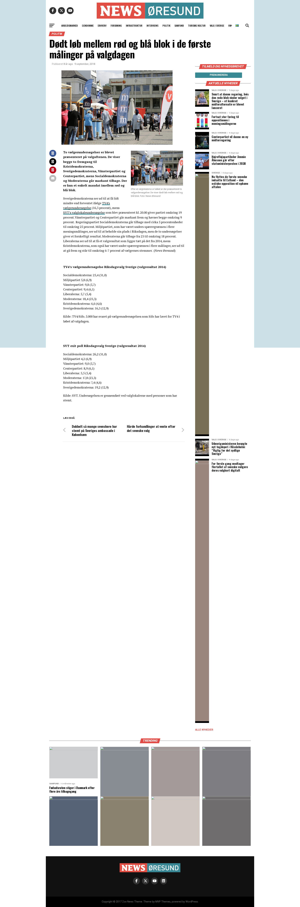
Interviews (152, 25)
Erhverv (102, 25)
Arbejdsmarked (69, 25)
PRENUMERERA (219, 75)
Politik (166, 25)
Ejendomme (88, 25)
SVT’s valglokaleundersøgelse (84, 212)
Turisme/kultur (197, 25)
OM (229, 25)
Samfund (179, 25)
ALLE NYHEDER (204, 729)
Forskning (116, 25)
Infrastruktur (134, 25)
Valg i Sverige (217, 25)
